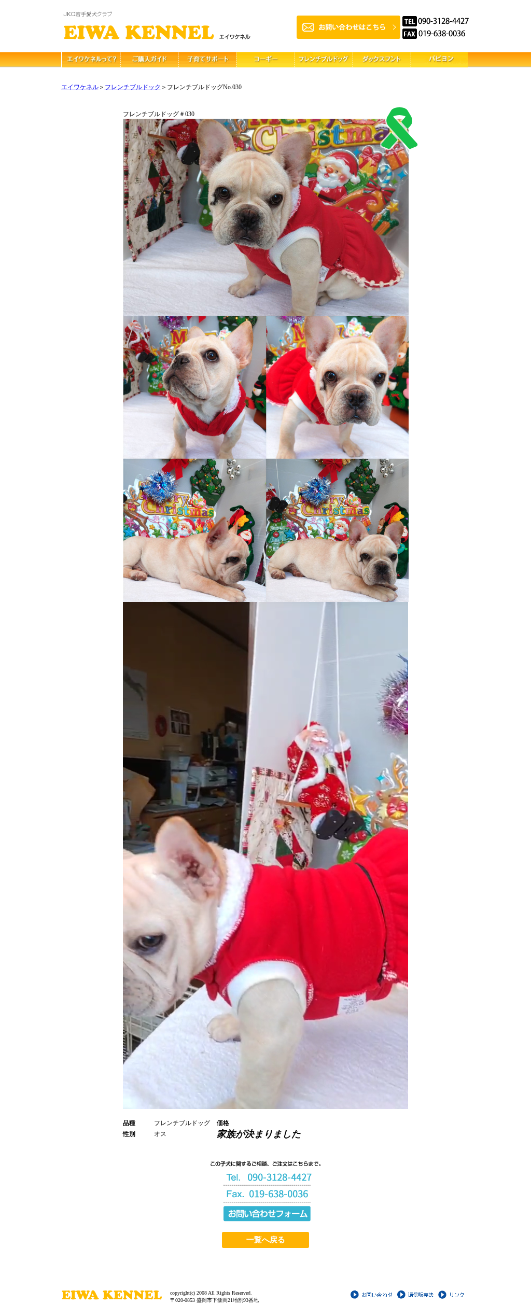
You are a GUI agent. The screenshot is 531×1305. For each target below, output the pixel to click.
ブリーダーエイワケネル (157, 26)
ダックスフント (381, 59)
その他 (439, 59)
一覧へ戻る (265, 1240)
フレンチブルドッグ (323, 59)
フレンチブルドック (133, 87)
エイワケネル (80, 87)
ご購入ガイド (148, 59)
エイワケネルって (90, 59)
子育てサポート (206, 59)
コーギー (264, 59)
